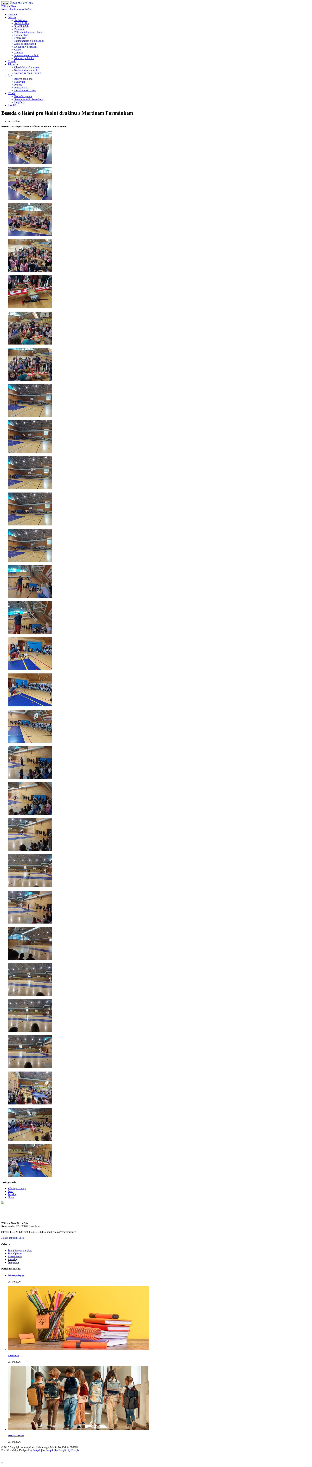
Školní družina (21, 23)
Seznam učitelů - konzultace (28, 99)
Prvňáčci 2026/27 (16, 1435)
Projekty (18, 84)
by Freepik (35, 1450)
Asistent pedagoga (16, 1275)
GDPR (17, 49)
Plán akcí (19, 29)
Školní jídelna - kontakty (26, 70)
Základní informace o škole (28, 32)
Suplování (19, 81)
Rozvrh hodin (15, 1256)
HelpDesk (19, 102)
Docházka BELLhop (25, 90)
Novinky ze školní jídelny (27, 73)
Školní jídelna (15, 1253)
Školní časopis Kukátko (20, 1250)
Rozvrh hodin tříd (23, 78)
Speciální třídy (21, 26)
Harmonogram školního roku (29, 40)
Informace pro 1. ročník (26, 55)
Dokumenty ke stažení (25, 46)
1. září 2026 (13, 1355)
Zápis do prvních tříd (25, 43)
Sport (10, 1191)
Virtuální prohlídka (24, 58)
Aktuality (12, 1259)
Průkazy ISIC (21, 87)
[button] (12, 14)
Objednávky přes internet (27, 67)
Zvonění (18, 52)
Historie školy (21, 35)
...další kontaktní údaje (12, 1237)
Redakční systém (23, 96)
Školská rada (20, 20)
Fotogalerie (20, 38)
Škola (11, 1197)
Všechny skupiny (17, 1188)
